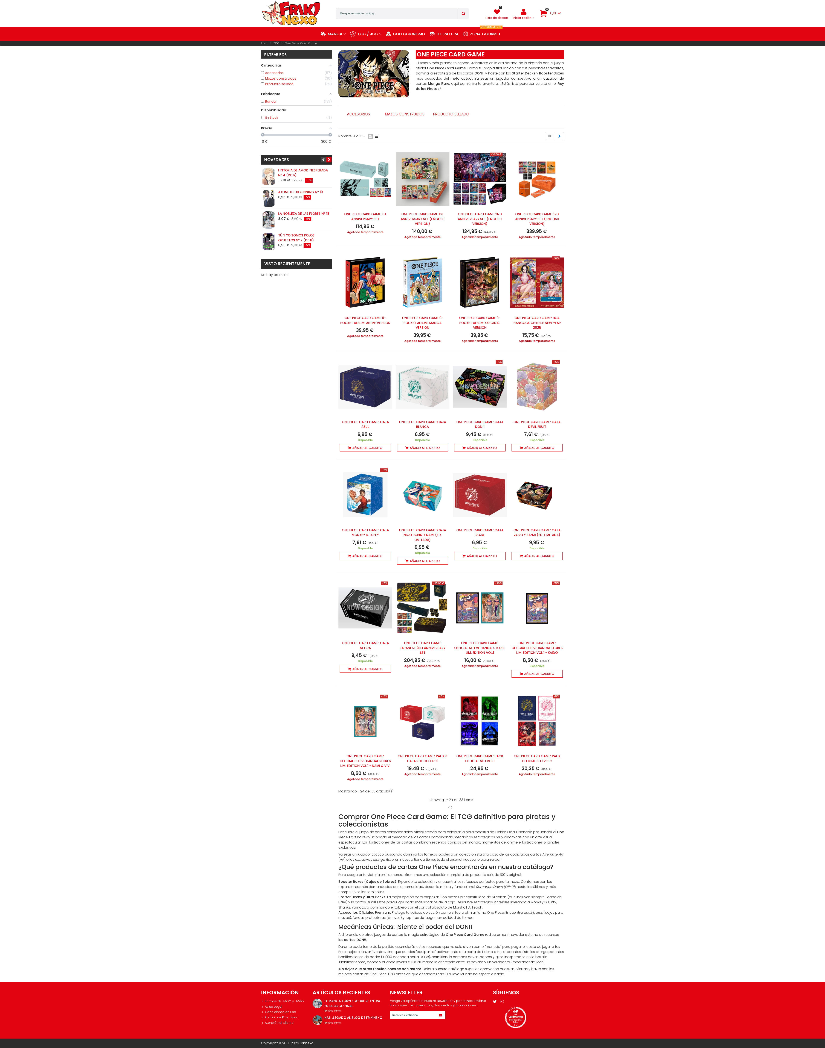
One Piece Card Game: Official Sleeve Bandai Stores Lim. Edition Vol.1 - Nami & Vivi (365, 761)
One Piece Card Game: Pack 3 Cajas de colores (422, 758)
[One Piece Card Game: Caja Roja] (480, 495)
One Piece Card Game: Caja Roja (479, 532)
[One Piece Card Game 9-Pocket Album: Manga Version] (423, 282)
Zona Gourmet (486, 31)
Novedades (276, 160)
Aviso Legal (273, 1006)
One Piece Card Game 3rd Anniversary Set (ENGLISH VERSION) (537, 219)
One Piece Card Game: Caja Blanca (422, 424)
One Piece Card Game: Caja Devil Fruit (537, 424)
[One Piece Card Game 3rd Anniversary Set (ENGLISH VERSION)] (537, 179)
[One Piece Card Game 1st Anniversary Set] (365, 179)
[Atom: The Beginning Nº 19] (268, 198)
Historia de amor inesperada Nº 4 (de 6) (303, 172)
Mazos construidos (405, 114)
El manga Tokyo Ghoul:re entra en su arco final (352, 1003)
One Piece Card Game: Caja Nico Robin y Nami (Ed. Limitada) (422, 535)
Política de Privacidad (281, 1017)
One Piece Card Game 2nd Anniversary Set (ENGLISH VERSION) (480, 219)
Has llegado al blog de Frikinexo (353, 1017)
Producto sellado (451, 114)
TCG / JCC (367, 33)
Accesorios (358, 114)
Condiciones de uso (280, 1012)
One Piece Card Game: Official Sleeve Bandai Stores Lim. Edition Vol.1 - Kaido (537, 648)
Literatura (448, 33)
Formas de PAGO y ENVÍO (284, 1001)
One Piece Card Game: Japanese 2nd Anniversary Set (422, 648)
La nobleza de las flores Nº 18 (303, 213)
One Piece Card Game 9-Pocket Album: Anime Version (365, 320)
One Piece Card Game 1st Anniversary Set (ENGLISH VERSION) (423, 219)
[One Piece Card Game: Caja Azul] (365, 386)
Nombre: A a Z (350, 136)
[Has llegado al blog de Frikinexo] (317, 1020)
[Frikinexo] (291, 13)
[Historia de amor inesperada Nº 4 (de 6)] (268, 176)
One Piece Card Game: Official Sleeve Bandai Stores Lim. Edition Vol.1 (479, 648)
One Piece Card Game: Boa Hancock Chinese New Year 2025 (537, 323)
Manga (335, 33)
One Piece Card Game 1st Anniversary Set (365, 216)
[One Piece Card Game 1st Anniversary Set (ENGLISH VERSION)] (423, 179)
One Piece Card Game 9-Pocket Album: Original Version (479, 323)
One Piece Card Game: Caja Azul (365, 424)
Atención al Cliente (279, 1023)
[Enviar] (441, 1015)
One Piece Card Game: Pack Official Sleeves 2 (537, 758)
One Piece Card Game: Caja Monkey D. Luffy (365, 532)
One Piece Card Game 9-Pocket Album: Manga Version (422, 323)
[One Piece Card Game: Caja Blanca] (423, 386)
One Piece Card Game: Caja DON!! (479, 424)
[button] (323, 159)
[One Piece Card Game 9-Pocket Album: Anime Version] (365, 282)
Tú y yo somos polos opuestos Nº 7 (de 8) (296, 237)
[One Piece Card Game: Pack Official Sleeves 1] (480, 721)
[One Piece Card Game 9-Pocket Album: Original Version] (480, 282)
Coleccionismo (409, 33)
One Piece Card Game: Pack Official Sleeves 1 (479, 758)
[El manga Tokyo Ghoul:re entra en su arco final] (317, 1003)
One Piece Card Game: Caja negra (365, 645)
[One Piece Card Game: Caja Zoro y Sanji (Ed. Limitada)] (537, 495)
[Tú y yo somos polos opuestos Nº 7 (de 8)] (268, 241)
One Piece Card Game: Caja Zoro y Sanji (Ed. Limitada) (537, 532)
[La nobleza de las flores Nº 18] (268, 220)
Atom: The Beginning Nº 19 (300, 192)
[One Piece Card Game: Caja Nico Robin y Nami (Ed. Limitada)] (423, 495)
